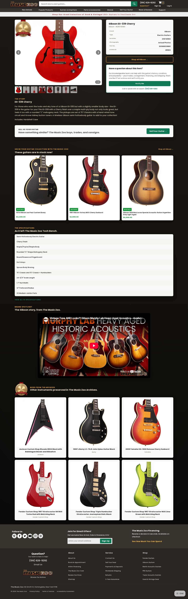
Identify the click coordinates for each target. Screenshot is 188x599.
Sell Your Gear (110, 562)
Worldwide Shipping (113, 571)
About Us (71, 558)
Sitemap (71, 579)
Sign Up (157, 6)
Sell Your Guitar (126, 10)
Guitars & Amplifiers (68, 10)
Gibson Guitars (148, 562)
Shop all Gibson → (139, 59)
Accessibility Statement (65, 591)
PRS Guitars (147, 571)
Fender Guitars (148, 558)
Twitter (25, 536)
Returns (108, 575)
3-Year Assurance (112, 579)
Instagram (35, 536)
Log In (169, 6)
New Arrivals (27, 10)
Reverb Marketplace (14, 536)
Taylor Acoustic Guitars (152, 575)
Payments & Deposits (114, 567)
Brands (110, 10)
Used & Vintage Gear (151, 579)
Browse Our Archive (38, 577)
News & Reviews (145, 10)
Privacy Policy (35, 591)
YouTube (30, 536)
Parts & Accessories (92, 10)
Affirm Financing (74, 567)
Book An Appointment (77, 562)
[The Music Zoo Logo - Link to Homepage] (24, 4)
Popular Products (46, 10)
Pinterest (40, 536)
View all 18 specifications (28, 300)
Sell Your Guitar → (158, 131)
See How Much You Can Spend (147, 541)
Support (162, 10)
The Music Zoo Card (76, 571)
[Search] (134, 3)
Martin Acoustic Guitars (152, 567)
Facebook (19, 536)
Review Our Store (74, 575)
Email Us (38, 564)
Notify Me (139, 83)
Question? (144, 6)
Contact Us (109, 558)
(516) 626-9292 (148, 2)
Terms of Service (48, 591)
